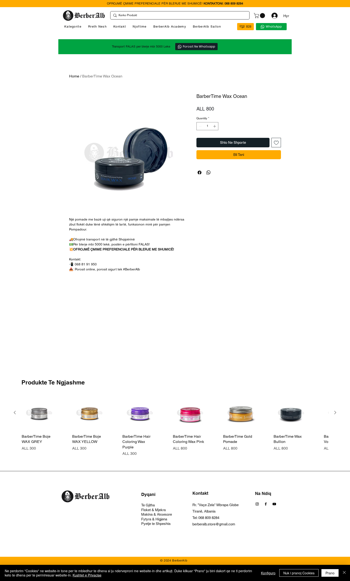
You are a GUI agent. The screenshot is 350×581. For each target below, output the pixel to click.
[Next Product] (335, 412)
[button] (260, 15)
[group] (175, 426)
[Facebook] (266, 504)
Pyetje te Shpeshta (155, 524)
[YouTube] (274, 504)
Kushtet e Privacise (87, 575)
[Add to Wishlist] (276, 143)
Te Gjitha (148, 505)
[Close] (344, 573)
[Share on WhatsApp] (208, 172)
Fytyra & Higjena (154, 519)
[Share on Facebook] (199, 172)
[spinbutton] (207, 126)
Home (74, 76)
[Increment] (215, 126)
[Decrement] (199, 126)
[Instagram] (257, 504)
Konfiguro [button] (268, 573)
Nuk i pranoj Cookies (299, 573)
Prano (330, 573)
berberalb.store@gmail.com (213, 524)
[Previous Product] (15, 412)
